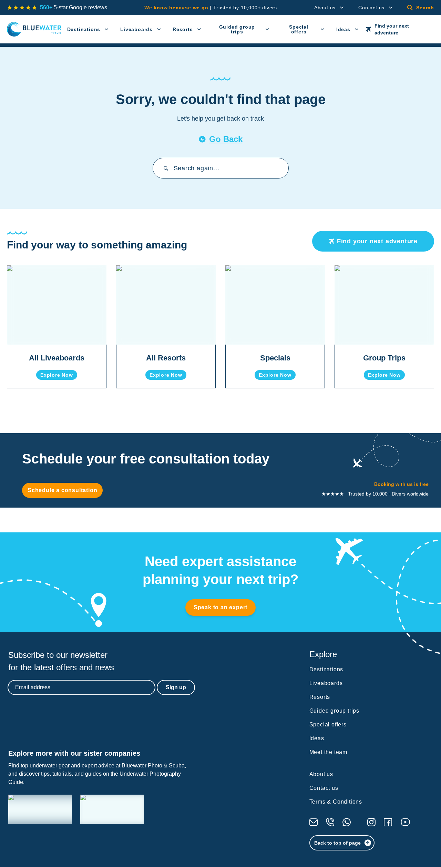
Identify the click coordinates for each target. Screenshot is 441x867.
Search (425, 7)
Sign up (176, 687)
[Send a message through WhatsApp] (346, 822)
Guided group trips (237, 29)
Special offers (298, 29)
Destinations (84, 29)
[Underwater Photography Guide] (112, 809)
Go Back (226, 139)
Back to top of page (337, 843)
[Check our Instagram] (371, 822)
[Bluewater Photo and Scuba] (40, 809)
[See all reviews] (22, 7)
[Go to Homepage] (34, 29)
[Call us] (330, 822)
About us (325, 7)
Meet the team (328, 752)
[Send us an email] (313, 822)
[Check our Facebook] (388, 822)
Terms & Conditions (335, 802)
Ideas (343, 29)
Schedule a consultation (62, 490)
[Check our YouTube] (405, 822)
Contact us (371, 7)
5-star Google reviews (73, 7)
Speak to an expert (220, 607)
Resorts (183, 29)
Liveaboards (136, 29)
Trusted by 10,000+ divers (210, 7)
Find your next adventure (392, 29)
